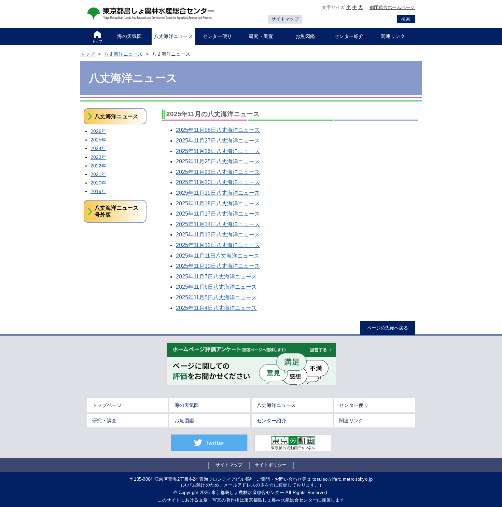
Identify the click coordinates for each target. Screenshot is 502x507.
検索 (405, 19)
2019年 (98, 191)
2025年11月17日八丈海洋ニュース (218, 214)
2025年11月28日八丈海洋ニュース (218, 130)
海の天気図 (187, 405)
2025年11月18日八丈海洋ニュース (218, 203)
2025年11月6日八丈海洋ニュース (216, 287)
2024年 (98, 148)
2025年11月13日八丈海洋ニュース (218, 234)
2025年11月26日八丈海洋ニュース (218, 151)
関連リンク (351, 420)
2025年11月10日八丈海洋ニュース (218, 266)
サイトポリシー (271, 464)
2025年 (98, 139)
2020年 (98, 183)
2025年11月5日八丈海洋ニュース (216, 297)
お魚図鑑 (184, 420)
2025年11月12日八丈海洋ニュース (218, 245)
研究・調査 (104, 420)
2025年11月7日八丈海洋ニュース (216, 276)
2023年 (98, 157)
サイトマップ (285, 19)
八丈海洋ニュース (123, 54)
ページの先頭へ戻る (387, 327)
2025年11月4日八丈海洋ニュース (216, 308)
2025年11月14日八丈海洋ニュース (218, 224)
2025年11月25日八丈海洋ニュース (218, 161)
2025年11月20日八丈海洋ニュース (218, 182)
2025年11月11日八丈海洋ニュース (217, 256)
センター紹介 (271, 420)
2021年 (98, 174)
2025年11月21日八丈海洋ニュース (218, 172)
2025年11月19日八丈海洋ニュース (218, 193)
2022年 (98, 165)
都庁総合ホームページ (392, 7)
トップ (87, 54)
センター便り (353, 405)
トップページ (107, 405)
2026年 (98, 131)
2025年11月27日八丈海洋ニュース (218, 140)
